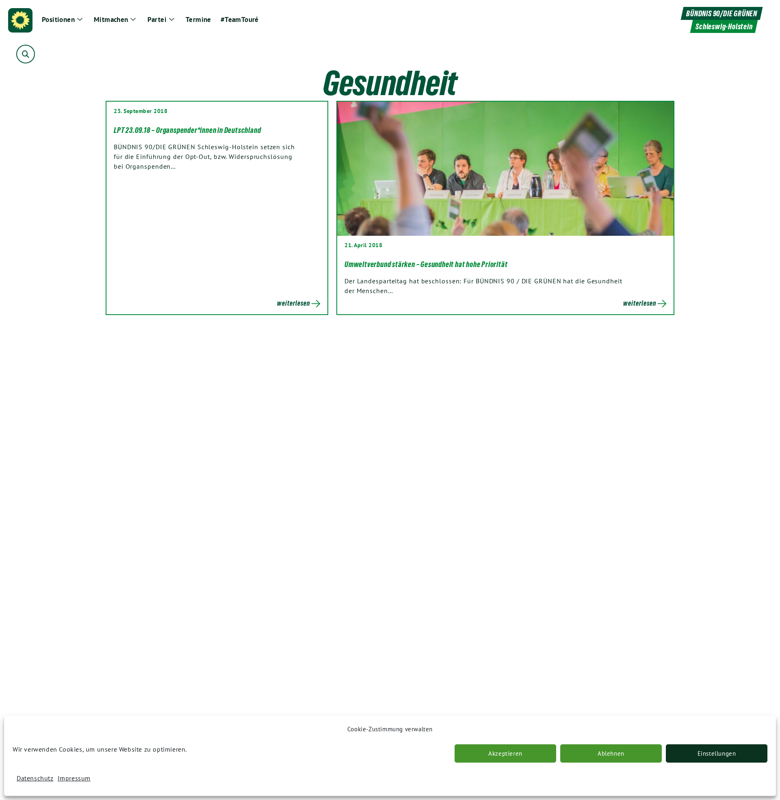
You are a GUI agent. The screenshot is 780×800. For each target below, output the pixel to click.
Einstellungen (717, 753)
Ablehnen (611, 753)
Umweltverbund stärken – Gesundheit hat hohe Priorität (425, 264)
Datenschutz (35, 778)
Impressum (74, 778)
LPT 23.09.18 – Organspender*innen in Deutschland (187, 130)
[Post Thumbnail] (505, 169)
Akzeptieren (505, 753)
